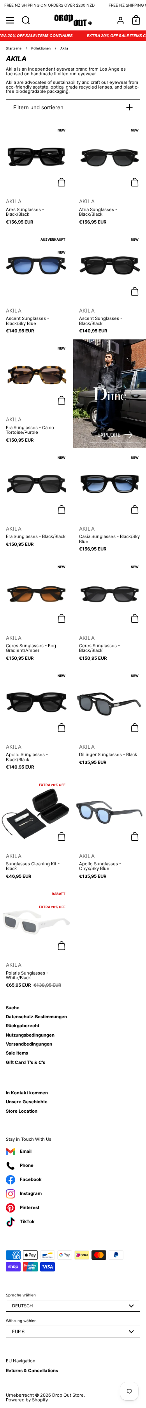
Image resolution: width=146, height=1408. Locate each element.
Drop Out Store (68, 1395)
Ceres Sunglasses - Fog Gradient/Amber (36, 612)
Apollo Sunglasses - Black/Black (36, 721)
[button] (26, 20)
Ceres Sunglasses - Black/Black (109, 612)
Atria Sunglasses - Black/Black (109, 175)
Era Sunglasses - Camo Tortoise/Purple (36, 393)
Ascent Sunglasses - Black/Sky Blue (36, 285)
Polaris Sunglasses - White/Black (36, 939)
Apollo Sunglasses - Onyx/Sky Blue (109, 830)
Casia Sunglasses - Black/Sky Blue (109, 503)
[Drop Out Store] (73, 20)
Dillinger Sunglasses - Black (109, 721)
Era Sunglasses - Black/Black (36, 503)
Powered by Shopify (27, 1400)
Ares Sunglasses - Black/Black (36, 175)
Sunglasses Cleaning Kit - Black (36, 830)
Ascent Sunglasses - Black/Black (109, 285)
